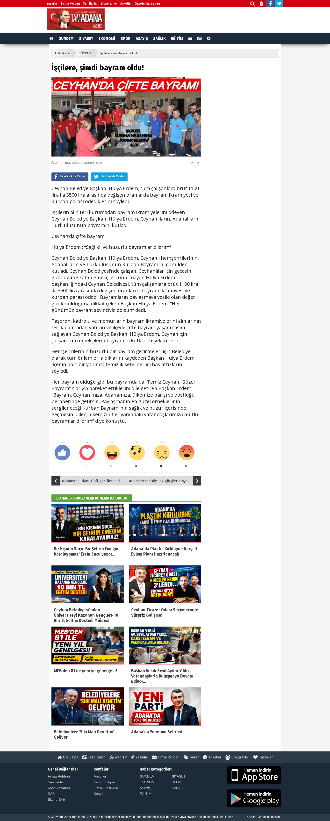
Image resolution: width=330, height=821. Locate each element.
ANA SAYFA (62, 53)
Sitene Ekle (56, 799)
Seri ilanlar (56, 782)
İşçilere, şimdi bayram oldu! (118, 53)
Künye (98, 794)
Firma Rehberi (70, 3)
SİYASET (86, 38)
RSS (51, 794)
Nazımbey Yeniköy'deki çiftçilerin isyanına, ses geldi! (165, 481)
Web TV (120, 757)
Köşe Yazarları (59, 788)
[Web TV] (209, 38)
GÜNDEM (66, 38)
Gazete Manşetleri (147, 3)
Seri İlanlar (90, 3)
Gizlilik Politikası (106, 788)
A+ (193, 162)
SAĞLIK (159, 38)
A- (198, 162)
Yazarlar (52, 3)
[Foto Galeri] (199, 38)
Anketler (126, 3)
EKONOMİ (107, 38)
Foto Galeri (96, 757)
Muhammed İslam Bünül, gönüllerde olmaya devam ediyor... (94, 481)
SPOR (125, 38)
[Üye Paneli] (261, 4)
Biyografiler (109, 3)
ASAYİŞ (142, 38)
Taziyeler (265, 757)
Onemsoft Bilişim (269, 817)
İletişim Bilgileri (105, 782)
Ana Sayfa (70, 757)
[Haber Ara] (252, 4)
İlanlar (193, 757)
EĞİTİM (177, 38)
